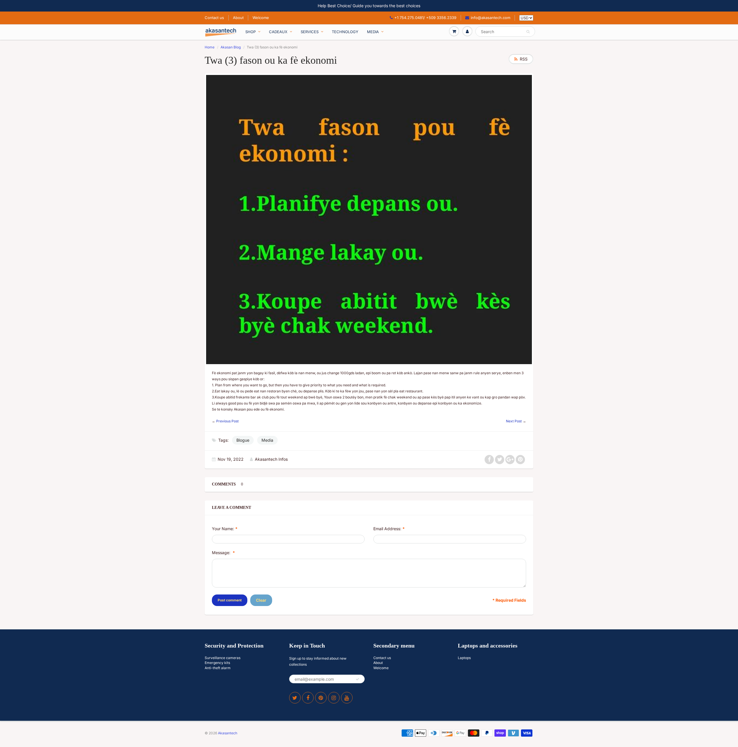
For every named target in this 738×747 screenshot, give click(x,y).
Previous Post (227, 421)
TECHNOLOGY (345, 31)
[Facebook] (308, 697)
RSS (524, 59)
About (238, 17)
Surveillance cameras (222, 658)
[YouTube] (347, 697)
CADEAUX (278, 31)
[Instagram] (334, 697)
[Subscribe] (357, 679)
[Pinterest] (321, 697)
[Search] (528, 31)
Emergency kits (217, 663)
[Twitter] (295, 697)
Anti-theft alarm (218, 668)
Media (267, 440)
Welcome (261, 17)
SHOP (250, 31)
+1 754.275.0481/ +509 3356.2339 (425, 17)
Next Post (514, 421)
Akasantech (227, 733)
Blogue (242, 440)
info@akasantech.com (490, 17)
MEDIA (373, 31)
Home (209, 47)
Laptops (464, 658)
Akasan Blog (231, 47)
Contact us (214, 17)
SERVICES (310, 31)
